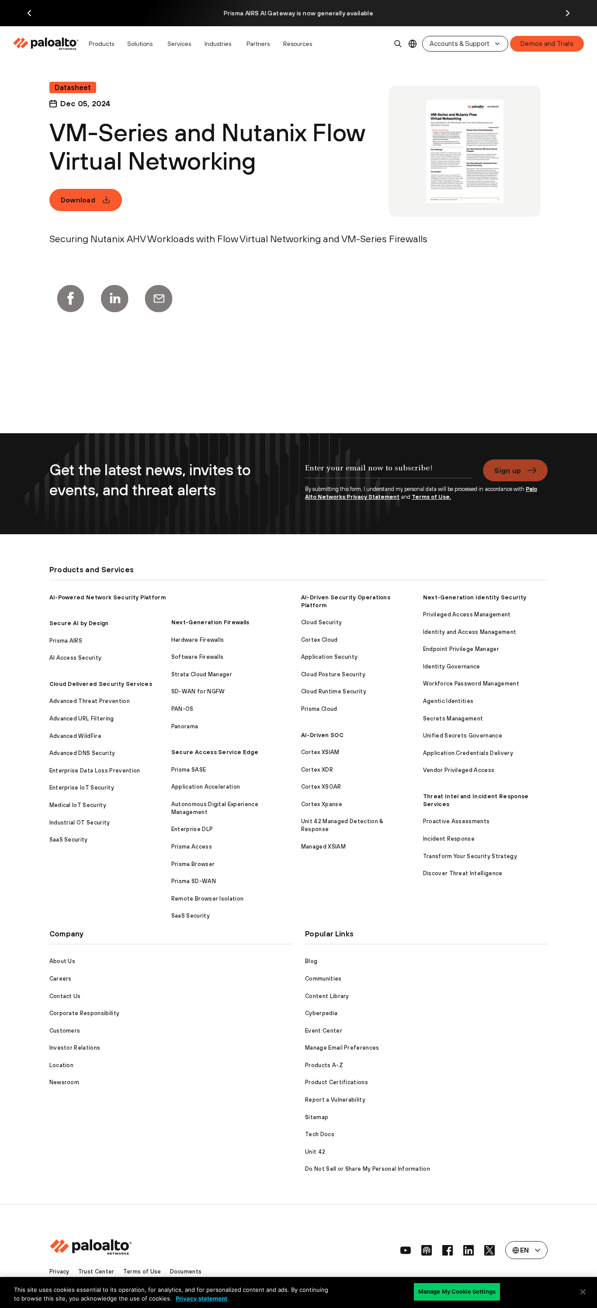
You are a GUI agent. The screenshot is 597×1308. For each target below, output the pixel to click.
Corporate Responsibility (84, 1013)
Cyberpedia (321, 1013)
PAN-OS (182, 709)
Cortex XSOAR (321, 786)
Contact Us (65, 996)
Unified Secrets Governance (462, 735)
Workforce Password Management (471, 683)
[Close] (583, 1291)
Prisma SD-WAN (193, 881)
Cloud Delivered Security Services (101, 684)
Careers (60, 978)
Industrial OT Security (79, 822)
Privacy (59, 1271)
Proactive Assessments (456, 821)
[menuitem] (48, 44)
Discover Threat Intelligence (463, 873)
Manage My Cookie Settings (457, 1291)
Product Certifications (336, 1082)
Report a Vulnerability (335, 1099)
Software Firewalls (197, 657)
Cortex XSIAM (320, 752)
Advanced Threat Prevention (89, 701)
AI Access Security (75, 657)
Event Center (323, 1030)
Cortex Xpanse (321, 804)
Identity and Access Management (470, 632)
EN (412, 44)
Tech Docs (319, 1134)
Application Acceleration (205, 786)
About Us (62, 961)
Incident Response (449, 838)
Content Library (327, 996)
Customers (64, 1030)
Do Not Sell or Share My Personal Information (367, 1168)
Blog (311, 961)
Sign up (507, 470)
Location (61, 1065)
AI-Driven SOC (322, 735)
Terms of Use (142, 1271)
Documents (186, 1271)
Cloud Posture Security (333, 674)
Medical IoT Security (77, 805)
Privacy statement (201, 1298)
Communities (323, 978)
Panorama (184, 726)
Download (78, 200)
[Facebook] (70, 299)
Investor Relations (75, 1047)
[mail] (159, 299)
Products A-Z (324, 1065)
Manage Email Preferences (342, 1047)
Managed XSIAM (323, 846)
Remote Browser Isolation (207, 898)
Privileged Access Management (467, 614)
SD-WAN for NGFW (198, 691)
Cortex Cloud (319, 640)
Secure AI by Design (79, 623)
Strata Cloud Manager (201, 674)
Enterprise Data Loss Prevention (94, 770)
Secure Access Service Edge (214, 752)
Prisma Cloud (319, 709)
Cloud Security (321, 622)
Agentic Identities (448, 701)
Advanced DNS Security (82, 753)
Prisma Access (191, 846)
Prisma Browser (193, 864)
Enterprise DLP (192, 829)
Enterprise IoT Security (81, 787)
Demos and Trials (547, 43)
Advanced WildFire (75, 736)
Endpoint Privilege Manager (461, 649)
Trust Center (96, 1271)
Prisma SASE (188, 769)
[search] (398, 43)
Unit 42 (315, 1151)
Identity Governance (451, 666)
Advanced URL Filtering (81, 718)
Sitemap (316, 1117)
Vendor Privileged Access (459, 770)
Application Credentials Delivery (468, 753)
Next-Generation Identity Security (475, 597)
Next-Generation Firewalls (210, 622)
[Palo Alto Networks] (46, 44)
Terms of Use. (431, 497)
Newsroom (64, 1082)
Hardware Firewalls (197, 640)
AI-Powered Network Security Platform (107, 597)
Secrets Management (453, 718)
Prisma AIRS (66, 640)
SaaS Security (68, 839)
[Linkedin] (114, 299)
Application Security (329, 657)
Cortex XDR (317, 769)
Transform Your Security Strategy (470, 856)
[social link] (405, 1250)
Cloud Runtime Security (333, 691)
